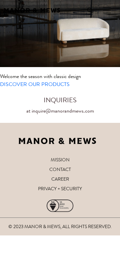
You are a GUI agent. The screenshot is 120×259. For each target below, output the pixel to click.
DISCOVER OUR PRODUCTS (35, 84)
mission (60, 159)
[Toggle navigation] (107, 10)
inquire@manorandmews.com (63, 111)
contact (60, 169)
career (60, 179)
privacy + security (60, 188)
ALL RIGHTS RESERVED (86, 226)
